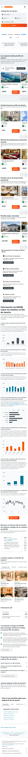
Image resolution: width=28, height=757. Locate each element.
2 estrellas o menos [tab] (22, 567)
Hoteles (11, 732)
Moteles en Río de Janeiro (9, 713)
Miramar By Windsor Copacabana (10, 84)
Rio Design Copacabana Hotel (15, 403)
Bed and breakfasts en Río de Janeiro (11, 711)
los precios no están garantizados (8, 744)
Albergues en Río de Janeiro (9, 715)
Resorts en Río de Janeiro (9, 717)
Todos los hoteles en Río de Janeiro (8, 727)
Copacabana (15, 402)
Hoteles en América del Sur (19, 732)
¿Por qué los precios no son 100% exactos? (12, 753)
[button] (2, 7)
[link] (8, 262)
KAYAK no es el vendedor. (7, 748)
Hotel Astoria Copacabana (12, 404)
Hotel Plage (4, 123)
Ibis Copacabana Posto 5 (8, 161)
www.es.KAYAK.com (5, 732)
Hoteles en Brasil (8, 733)
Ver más (26, 550)
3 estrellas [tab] (13, 567)
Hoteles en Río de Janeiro (17, 733)
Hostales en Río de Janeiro (9, 719)
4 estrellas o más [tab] (5, 567)
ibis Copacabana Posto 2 (8, 197)
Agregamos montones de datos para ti (10, 751)
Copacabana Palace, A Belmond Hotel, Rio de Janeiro (11, 233)
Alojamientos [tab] (6, 704)
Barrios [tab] (12, 704)
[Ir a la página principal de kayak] (8, 7)
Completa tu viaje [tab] (20, 704)
